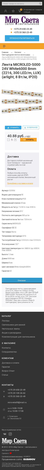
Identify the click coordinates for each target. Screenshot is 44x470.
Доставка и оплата (10, 363)
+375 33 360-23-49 (22, 32)
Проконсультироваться (22, 38)
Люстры (6, 321)
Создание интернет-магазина (12, 456)
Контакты (6, 348)
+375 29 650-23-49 (22, 29)
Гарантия (6, 367)
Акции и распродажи (11, 333)
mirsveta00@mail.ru (17, 402)
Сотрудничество (9, 352)
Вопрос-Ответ (8, 371)
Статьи (5, 375)
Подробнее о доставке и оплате (20, 183)
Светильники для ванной (13, 325)
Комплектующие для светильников (18, 337)
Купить (30, 140)
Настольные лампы (11, 329)
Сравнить (14, 127)
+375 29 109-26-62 (16, 393)
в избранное (32, 127)
